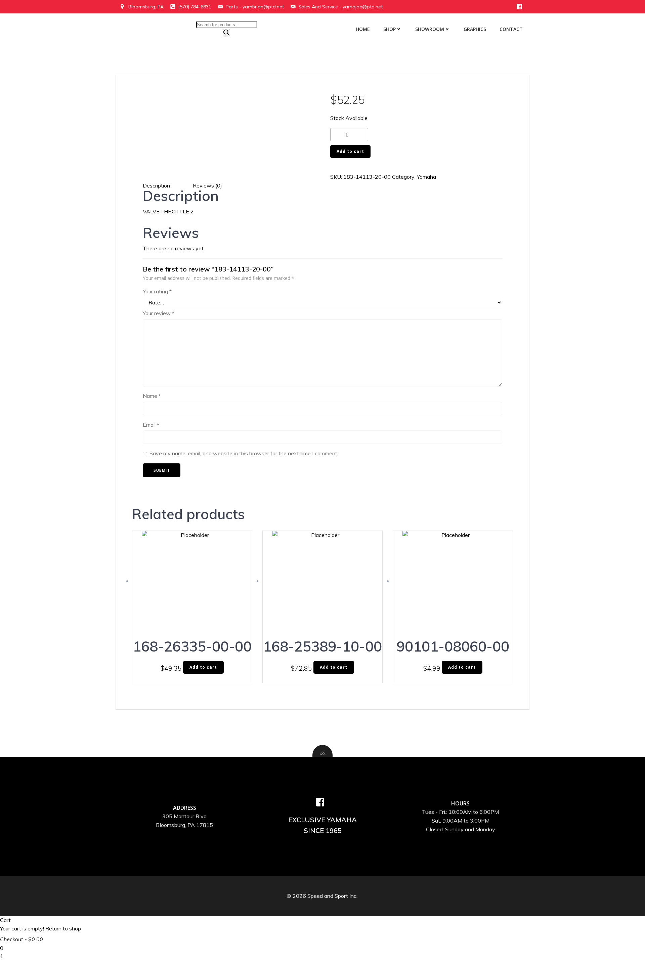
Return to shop (63, 928)
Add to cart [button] (203, 667)
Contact (511, 29)
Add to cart (350, 151)
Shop (389, 29)
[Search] (226, 33)
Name (152, 395)
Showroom (429, 29)
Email (151, 424)
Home (363, 29)
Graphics (475, 29)
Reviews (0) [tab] (207, 185)
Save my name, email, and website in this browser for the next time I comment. (243, 453)
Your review (158, 313)
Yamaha (426, 176)
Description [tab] (156, 185)
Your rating (157, 291)
